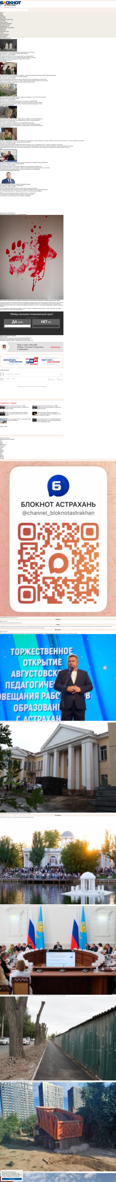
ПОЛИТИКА (3, 30)
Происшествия (3, 213)
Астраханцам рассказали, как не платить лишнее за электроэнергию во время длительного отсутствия (25, 167)
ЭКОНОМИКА (3, 37)
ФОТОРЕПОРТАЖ (4, 34)
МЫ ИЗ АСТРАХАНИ (5, 25)
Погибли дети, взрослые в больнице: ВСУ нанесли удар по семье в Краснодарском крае (19, 633)
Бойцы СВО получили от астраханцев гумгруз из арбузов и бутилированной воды (18, 817)
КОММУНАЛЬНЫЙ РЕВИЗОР (7, 83)
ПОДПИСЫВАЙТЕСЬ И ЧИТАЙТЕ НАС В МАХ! (9, 617)
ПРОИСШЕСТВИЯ (4, 31)
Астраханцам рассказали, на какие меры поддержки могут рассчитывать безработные (20, 166)
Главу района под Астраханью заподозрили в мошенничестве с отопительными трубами (21, 125)
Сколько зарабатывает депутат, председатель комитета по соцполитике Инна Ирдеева (21, 191)
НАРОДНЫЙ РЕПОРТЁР (6, 23)
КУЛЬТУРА (2, 21)
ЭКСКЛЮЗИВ (3, 61)
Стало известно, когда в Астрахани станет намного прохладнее (74, 626)
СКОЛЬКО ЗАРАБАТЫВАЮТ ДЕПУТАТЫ (10, 170)
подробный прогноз (4, 439)
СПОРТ (1, 33)
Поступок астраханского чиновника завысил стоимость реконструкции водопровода (20, 124)
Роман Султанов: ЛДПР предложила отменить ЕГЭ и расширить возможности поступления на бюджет (58, 633)
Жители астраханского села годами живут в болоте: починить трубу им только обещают (21, 102)
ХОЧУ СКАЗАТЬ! (4, 35)
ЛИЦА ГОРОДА (3, 22)
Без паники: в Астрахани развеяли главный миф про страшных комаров (30, 627)
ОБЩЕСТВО (3, 29)
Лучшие (8, 378)
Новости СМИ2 (3, 426)
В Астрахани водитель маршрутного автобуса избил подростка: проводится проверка (49, 1172)
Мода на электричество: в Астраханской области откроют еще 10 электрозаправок (47, 721)
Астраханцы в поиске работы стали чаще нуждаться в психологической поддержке (51, 905)
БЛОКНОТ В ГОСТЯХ (5, 127)
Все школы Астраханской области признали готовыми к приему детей (15, 995)
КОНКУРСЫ (3, 18)
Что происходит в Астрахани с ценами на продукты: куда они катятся (46, 626)
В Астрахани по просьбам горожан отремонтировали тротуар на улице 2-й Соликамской (19, 1081)
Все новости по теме (5, 54)
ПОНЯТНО (12, 1179)
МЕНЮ (1, 13)
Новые (2, 378)
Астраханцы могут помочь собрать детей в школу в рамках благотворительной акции (55, 1081)
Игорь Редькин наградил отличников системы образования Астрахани (15, 721)
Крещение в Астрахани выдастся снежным (10, 339)
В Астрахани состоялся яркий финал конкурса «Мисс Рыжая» (15, 58)
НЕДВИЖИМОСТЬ (4, 26)
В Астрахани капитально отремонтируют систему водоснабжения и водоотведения (20, 169)
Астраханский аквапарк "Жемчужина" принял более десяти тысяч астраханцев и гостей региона (23, 79)
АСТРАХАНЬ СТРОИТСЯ (6, 60)
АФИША (2, 15)
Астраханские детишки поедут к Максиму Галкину (12, 340)
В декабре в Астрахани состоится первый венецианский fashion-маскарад (17, 57)
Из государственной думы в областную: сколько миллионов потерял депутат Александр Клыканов (24, 189)
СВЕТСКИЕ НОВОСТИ (5, 38)
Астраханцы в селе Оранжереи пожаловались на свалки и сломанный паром (18, 101)
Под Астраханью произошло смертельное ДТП (11, 338)
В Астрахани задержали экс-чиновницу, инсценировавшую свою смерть (17, 122)
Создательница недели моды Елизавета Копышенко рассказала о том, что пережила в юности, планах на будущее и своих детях (31, 144)
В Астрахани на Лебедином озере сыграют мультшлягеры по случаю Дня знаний (17, 905)
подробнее (12, 439)
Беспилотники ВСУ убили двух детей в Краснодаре (12, 622)
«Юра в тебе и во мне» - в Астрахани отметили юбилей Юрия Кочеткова (17, 82)
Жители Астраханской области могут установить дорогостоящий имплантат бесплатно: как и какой (24, 80)
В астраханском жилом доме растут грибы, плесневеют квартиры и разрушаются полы (21, 103)
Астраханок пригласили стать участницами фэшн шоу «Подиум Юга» (16, 56)
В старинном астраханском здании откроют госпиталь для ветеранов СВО (16, 813)
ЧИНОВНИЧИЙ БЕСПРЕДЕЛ (7, 105)
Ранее (13, 378)
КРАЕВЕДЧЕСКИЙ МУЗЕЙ (6, 19)
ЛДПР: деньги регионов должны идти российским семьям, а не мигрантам (16, 626)
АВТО (1, 14)
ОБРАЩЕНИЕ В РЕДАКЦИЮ (7, 27)
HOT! (1, 148)
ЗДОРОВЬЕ (3, 17)
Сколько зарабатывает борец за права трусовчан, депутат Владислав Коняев (18, 188)
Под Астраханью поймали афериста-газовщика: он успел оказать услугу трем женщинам (48, 995)
